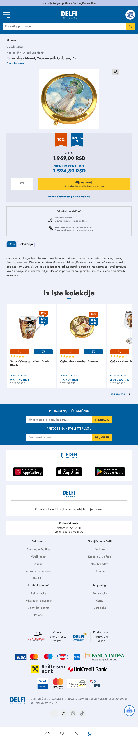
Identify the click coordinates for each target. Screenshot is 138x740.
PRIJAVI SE (102, 437)
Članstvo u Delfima (38, 549)
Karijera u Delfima (99, 557)
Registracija (99, 593)
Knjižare (99, 549)
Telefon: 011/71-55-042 (69, 528)
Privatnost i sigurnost (38, 600)
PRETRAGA (102, 420)
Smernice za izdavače (38, 571)
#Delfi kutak (38, 557)
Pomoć (38, 615)
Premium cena (65, 166)
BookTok (38, 578)
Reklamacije (38, 593)
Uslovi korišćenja (38, 608)
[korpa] (43, 351)
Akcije (38, 564)
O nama (100, 571)
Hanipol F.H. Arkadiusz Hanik (25, 53)
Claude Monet (15, 47)
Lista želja (99, 608)
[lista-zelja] (19, 351)
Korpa (99, 600)
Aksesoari (11, 40)
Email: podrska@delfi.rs (69, 531)
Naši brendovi (100, 564)
